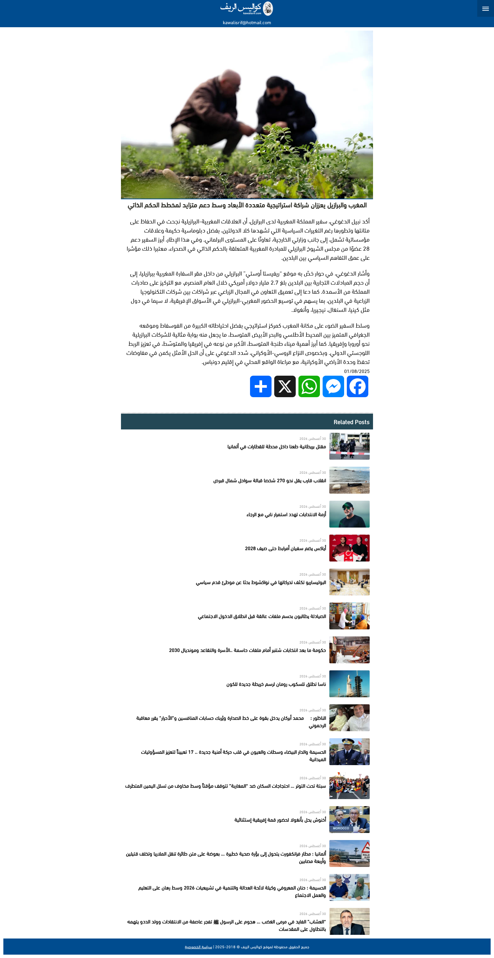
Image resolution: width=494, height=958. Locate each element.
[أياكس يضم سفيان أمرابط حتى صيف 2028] (247, 548)
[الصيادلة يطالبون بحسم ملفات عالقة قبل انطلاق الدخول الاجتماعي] (247, 616)
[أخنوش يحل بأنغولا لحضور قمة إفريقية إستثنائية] (247, 819)
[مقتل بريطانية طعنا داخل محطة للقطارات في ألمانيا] (247, 446)
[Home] (247, 8)
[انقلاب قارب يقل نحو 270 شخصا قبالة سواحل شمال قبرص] (247, 480)
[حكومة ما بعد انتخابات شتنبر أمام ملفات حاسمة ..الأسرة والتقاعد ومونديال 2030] (247, 650)
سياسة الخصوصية (198, 947)
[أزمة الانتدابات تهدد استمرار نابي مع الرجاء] (247, 514)
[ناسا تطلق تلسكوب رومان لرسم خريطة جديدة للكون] (247, 684)
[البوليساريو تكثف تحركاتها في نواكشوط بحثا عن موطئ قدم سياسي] (247, 582)
